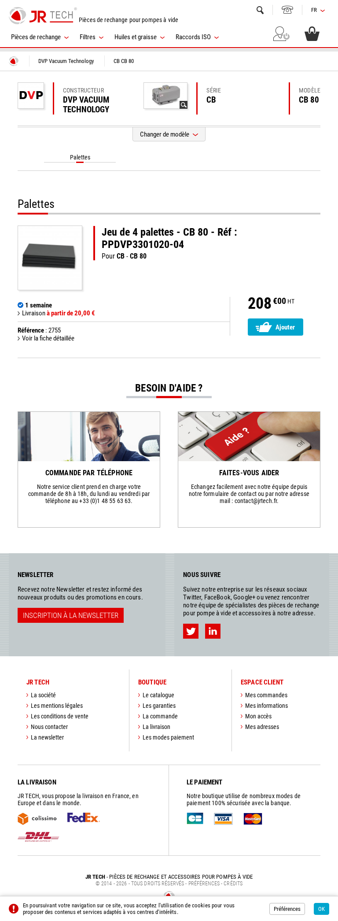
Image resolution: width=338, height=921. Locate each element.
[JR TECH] (13, 61)
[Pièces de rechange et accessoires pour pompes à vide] (43, 15)
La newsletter (47, 737)
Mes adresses (262, 726)
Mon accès (258, 716)
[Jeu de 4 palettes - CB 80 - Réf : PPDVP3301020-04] (50, 258)
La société (43, 695)
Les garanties (159, 705)
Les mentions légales (57, 705)
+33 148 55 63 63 (287, 10)
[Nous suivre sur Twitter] (190, 631)
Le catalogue (158, 695)
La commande (160, 716)
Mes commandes (266, 695)
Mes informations (266, 705)
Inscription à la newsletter (70, 615)
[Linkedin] (212, 631)
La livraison (156, 726)
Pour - (169, 243)
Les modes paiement (168, 737)
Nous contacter (49, 726)
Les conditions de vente (59, 716)
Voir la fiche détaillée (48, 338)
